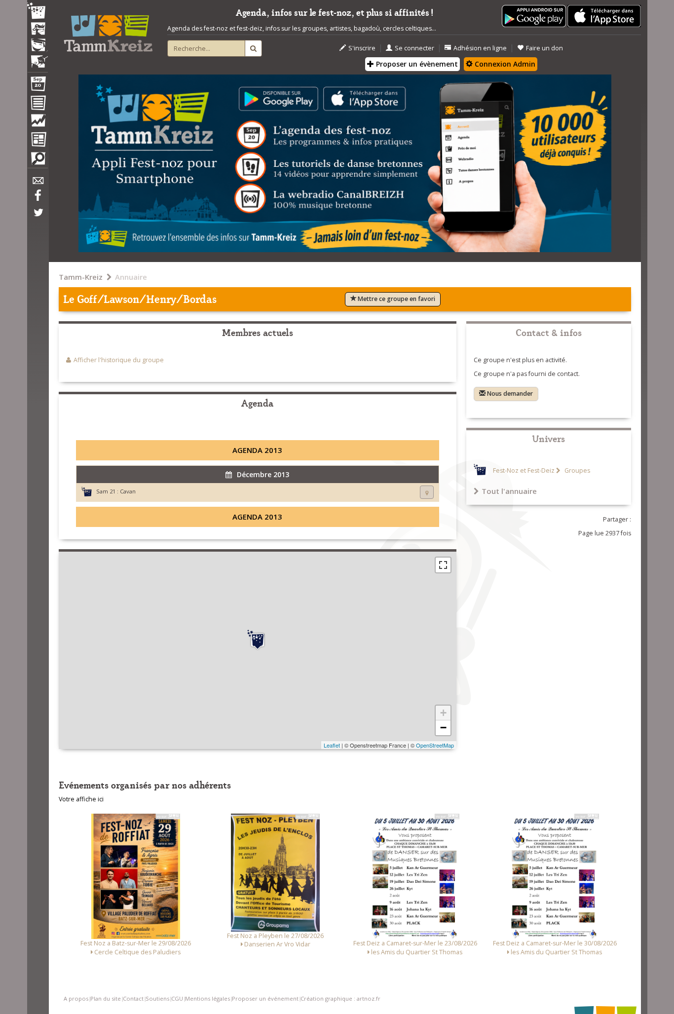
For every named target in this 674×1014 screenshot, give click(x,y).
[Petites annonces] (37, 161)
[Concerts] (37, 29)
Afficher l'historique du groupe (119, 360)
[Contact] (37, 183)
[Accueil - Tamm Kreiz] (108, 29)
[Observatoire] (37, 123)
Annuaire (131, 277)
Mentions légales (207, 998)
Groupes (576, 470)
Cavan (128, 491)
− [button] (443, 727)
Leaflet (332, 745)
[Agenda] (37, 85)
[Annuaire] (37, 104)
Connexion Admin (504, 64)
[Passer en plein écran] (443, 565)
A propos (76, 998)
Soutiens (157, 998)
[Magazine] (37, 141)
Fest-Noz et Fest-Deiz (524, 470)
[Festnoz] (37, 11)
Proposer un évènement (416, 64)
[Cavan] (257, 640)
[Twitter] (37, 217)
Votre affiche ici (81, 799)
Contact (133, 998)
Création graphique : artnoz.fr (340, 998)
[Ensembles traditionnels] (37, 58)
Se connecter (414, 48)
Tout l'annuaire (509, 491)
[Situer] (427, 492)
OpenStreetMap (435, 745)
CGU (177, 998)
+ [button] (443, 713)
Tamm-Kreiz (81, 277)
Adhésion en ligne (480, 48)
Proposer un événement (265, 998)
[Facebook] (37, 198)
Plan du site (105, 998)
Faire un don (544, 48)
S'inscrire (361, 48)
